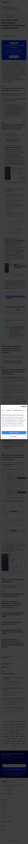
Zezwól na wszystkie (14, 432)
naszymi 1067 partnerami (11, 417)
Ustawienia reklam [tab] (17, 410)
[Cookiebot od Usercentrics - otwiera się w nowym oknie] (21, 407)
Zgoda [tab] (2, 410)
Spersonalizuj (13, 436)
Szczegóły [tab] (8, 410)
